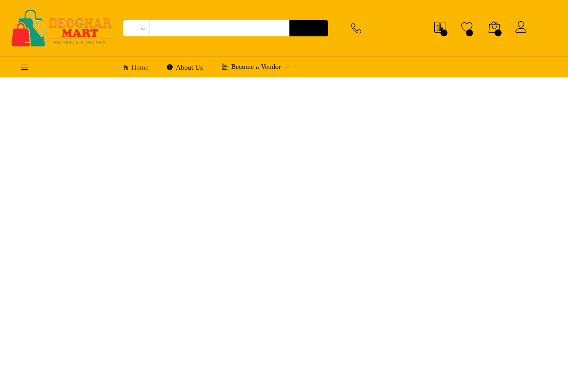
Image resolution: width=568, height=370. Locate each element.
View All (539, 346)
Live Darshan (522, 68)
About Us (189, 68)
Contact (378, 67)
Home (139, 68)
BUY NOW (214, 180)
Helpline (380, 25)
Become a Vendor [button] (256, 67)
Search (312, 28)
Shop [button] (324, 68)
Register (544, 32)
